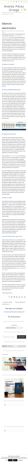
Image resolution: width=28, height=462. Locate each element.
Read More (20, 460)
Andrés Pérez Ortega (14, 8)
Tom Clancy (16, 35)
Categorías (14, 325)
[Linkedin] (26, 1)
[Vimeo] (19, 1)
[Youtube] (21, 1)
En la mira (8, 37)
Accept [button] (10, 460)
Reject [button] (15, 460)
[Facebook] (11, 1)
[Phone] (8, 1)
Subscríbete (21, 337)
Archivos (4, 346)
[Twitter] (13, 1)
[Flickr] (16, 1)
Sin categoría (21, 30)
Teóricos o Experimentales (20, 302)
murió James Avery (13, 155)
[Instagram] (24, 1)
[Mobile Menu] (24, 10)
